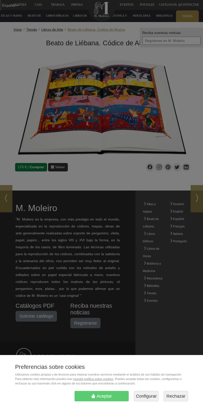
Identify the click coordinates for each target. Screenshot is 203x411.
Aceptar (104, 396)
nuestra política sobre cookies (93, 379)
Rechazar (175, 396)
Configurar (146, 396)
